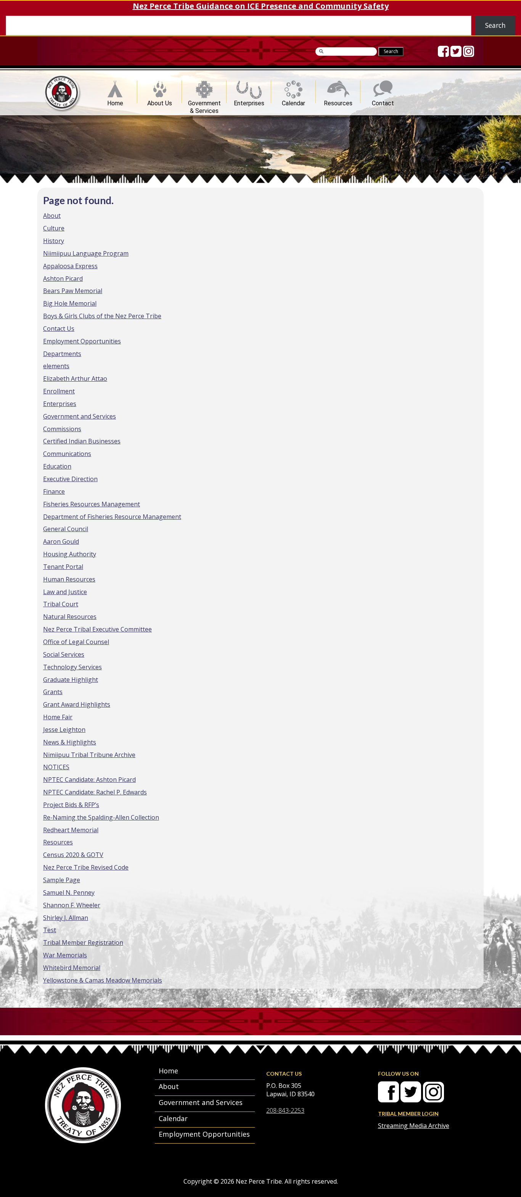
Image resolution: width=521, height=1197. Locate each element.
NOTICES (56, 767)
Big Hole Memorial (69, 303)
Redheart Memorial (70, 830)
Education (57, 466)
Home (115, 101)
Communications (67, 453)
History (53, 241)
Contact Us (58, 328)
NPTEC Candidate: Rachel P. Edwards (95, 792)
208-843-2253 (285, 1110)
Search (495, 25)
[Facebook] (443, 51)
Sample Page (61, 880)
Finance (54, 491)
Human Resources (69, 579)
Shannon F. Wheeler (71, 905)
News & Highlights (69, 742)
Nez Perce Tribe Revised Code (86, 867)
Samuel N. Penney (69, 892)
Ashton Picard (63, 278)
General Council (65, 529)
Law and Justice (65, 592)
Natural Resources (69, 616)
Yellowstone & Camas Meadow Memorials (102, 980)
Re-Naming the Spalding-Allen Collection (101, 817)
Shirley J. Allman (65, 917)
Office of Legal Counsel (76, 642)
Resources (338, 101)
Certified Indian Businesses (82, 441)
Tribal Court (60, 604)
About (52, 215)
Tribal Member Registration (83, 942)
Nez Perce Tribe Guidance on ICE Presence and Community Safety (261, 6)
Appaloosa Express (70, 266)
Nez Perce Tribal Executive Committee (97, 629)
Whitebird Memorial (71, 967)
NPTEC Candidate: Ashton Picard (89, 779)
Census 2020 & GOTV (73, 855)
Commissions (62, 429)
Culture (53, 228)
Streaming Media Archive (413, 1125)
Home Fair (57, 717)
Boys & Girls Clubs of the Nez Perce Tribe (102, 316)
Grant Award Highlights (76, 704)
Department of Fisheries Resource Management (112, 516)
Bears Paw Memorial (72, 291)
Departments (62, 354)
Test (49, 930)
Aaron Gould (61, 541)
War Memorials (65, 955)
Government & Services (204, 101)
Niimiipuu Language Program (86, 253)
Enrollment (59, 391)
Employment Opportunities (82, 341)
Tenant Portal (63, 566)
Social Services (63, 654)
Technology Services (72, 667)
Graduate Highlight (70, 679)
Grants (53, 692)
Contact (383, 101)
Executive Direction (70, 479)
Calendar (293, 101)
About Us (159, 101)
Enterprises (249, 101)
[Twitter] (456, 51)
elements (56, 366)
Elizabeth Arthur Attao (75, 378)
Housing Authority (69, 554)
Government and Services (79, 416)
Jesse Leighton (64, 729)
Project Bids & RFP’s (71, 805)
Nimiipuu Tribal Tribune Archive (89, 755)
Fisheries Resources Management (91, 504)
